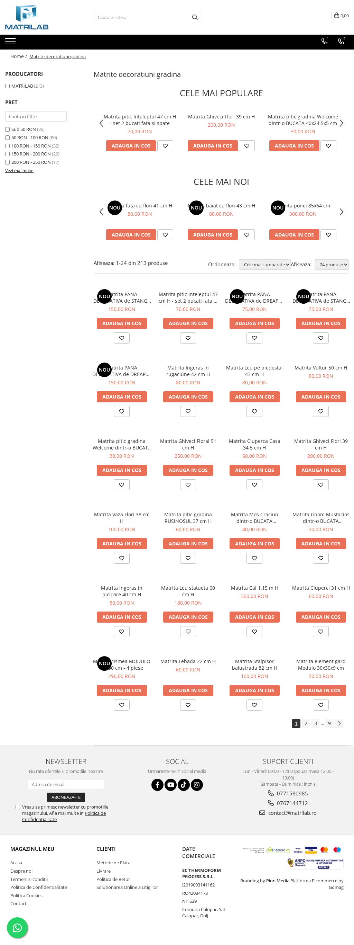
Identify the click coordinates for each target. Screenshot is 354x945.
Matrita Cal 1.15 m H (254, 588)
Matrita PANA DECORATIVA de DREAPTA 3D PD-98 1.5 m (121, 370)
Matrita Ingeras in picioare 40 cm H (121, 591)
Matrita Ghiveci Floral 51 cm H (188, 444)
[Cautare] (195, 17)
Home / (19, 56)
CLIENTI (106, 848)
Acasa (16, 862)
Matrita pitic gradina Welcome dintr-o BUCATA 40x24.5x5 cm (303, 119)
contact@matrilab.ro (292, 812)
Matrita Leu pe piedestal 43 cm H (254, 370)
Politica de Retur (113, 879)
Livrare (103, 871)
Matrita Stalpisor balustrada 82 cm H (254, 664)
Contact (18, 903)
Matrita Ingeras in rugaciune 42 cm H (188, 370)
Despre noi (21, 871)
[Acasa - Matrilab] (39, 17)
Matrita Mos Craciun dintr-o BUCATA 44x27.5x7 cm (254, 517)
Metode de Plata (113, 862)
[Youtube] (171, 785)
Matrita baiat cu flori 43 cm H (221, 205)
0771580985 (292, 793)
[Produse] (11, 43)
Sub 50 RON (23, 129)
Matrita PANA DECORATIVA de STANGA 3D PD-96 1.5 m (121, 297)
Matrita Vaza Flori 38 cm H (122, 517)
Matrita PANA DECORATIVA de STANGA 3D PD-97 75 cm (321, 297)
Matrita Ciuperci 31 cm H (321, 588)
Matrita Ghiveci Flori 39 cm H (221, 116)
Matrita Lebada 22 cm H (188, 661)
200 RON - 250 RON (31, 162)
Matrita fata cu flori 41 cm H (140, 205)
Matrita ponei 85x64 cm (303, 205)
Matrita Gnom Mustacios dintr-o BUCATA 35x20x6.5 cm (321, 517)
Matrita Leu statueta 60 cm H (188, 591)
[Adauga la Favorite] (165, 145)
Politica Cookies (26, 895)
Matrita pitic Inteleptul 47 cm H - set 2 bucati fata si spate (140, 119)
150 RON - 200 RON (31, 154)
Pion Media (277, 880)
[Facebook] (157, 785)
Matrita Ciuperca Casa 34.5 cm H (254, 444)
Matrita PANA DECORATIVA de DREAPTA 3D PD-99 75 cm (254, 297)
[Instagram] (197, 785)
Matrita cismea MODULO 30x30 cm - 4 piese (121, 664)
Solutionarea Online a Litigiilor (127, 887)
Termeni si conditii (29, 879)
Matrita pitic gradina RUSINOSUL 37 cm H (188, 517)
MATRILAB (22, 86)
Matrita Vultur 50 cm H (321, 367)
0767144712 (292, 803)
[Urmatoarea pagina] (339, 723)
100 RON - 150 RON (31, 146)
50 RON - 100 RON (29, 137)
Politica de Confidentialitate (38, 887)
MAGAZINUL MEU (32, 848)
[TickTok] (184, 785)
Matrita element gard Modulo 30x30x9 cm (321, 664)
